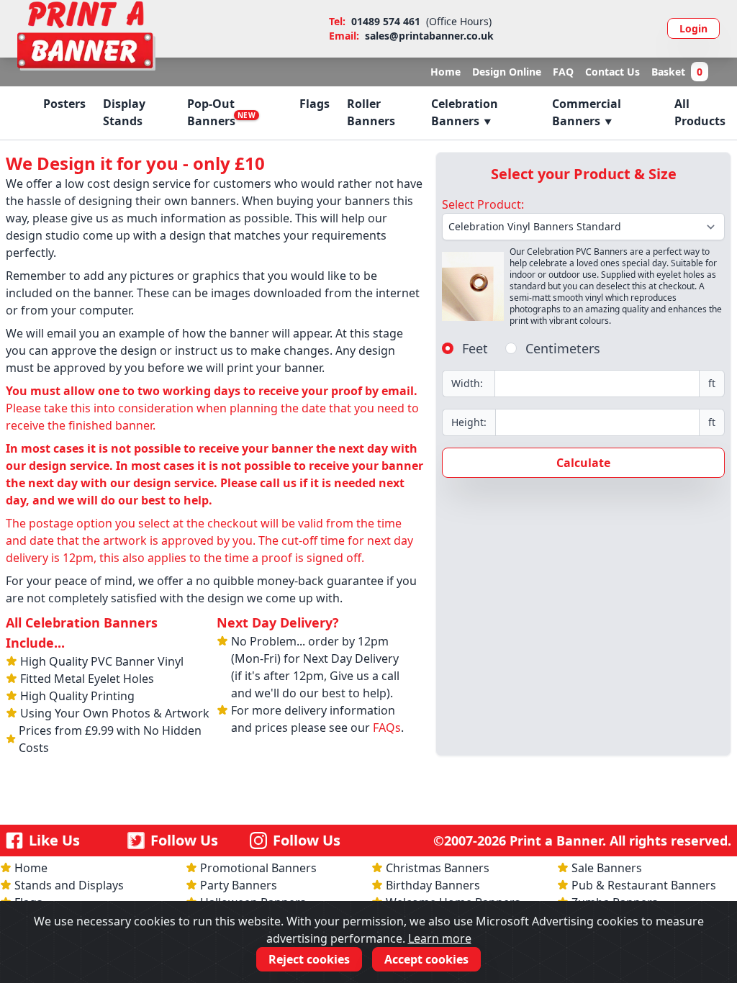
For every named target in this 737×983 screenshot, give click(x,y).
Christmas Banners (437, 868)
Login (693, 28)
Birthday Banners (433, 885)
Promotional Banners (258, 868)
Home (445, 71)
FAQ (563, 71)
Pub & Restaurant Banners (643, 885)
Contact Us (612, 71)
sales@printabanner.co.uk (429, 35)
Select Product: (483, 204)
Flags (314, 104)
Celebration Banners (464, 112)
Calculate (583, 463)
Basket (676, 71)
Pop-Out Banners (221, 112)
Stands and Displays (69, 885)
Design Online (506, 71)
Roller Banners (371, 112)
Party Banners (238, 885)
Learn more (439, 938)
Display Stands (124, 112)
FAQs (387, 727)
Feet (475, 348)
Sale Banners (606, 868)
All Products (699, 112)
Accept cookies (426, 959)
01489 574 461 (385, 21)
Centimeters (562, 348)
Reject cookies (309, 959)
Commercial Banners (586, 112)
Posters (64, 104)
